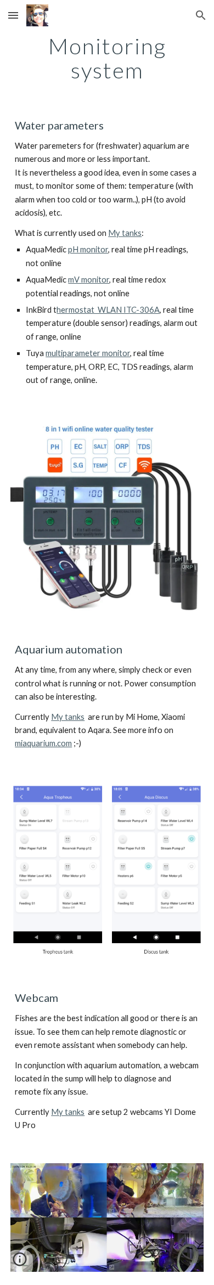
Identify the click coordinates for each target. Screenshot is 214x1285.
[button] (13, 15)
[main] (107, 58)
